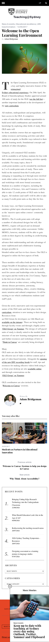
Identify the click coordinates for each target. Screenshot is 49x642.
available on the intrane (12, 322)
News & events (8, 24)
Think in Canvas (10, 342)
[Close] (10, 586)
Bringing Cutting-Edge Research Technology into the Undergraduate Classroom (25, 502)
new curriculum (12, 105)
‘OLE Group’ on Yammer (13, 328)
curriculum (6, 312)
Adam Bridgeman (11, 39)
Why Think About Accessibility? (24, 477)
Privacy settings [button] (8, 637)
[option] (24, 438)
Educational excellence (26, 24)
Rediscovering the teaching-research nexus (28, 528)
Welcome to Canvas (11, 385)
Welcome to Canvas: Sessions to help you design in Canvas (25, 465)
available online (35, 368)
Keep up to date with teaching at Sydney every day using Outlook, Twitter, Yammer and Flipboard (29, 631)
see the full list (36, 99)
